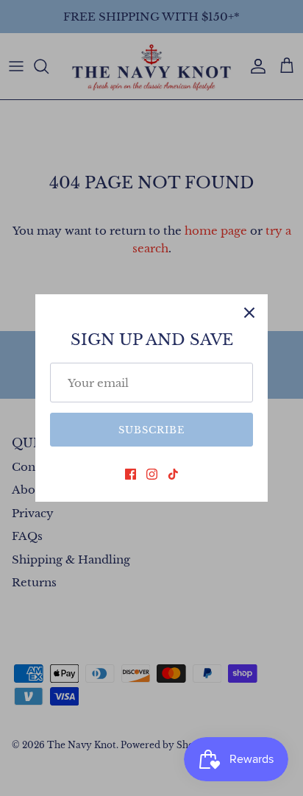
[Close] (249, 312)
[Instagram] (151, 474)
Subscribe (151, 430)
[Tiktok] (173, 474)
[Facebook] (130, 474)
